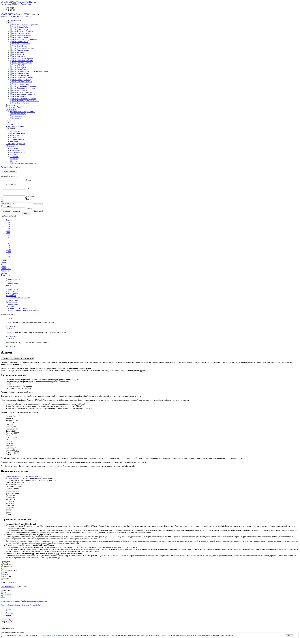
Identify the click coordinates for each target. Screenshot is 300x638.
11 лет (8, 243)
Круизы (4, 273)
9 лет (8, 239)
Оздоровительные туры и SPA (22, 112)
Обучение (14, 142)
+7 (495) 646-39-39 (8, 14)
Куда (27, 188)
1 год (8, 222)
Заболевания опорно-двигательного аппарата (24, 476)
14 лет (8, 250)
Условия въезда (12, 289)
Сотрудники (15, 150)
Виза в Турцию (12, 294)
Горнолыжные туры (18, 114)
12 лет (8, 245)
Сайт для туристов (23, 16)
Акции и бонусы (17, 139)
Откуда (28, 180)
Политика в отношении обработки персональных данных (24, 601)
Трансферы (5, 275)
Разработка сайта (8, 587)
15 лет (8, 252)
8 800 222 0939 (22, 14)
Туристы (28, 208)
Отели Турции (11, 302)
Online (3, 262)
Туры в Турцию (12, 300)
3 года (8, 226)
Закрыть (289, 635)
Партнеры (14, 159)
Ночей (28, 199)
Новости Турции (12, 291)
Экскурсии (10, 306)
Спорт (3, 267)
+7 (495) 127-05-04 (8, 16)
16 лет (8, 254)
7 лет (8, 235)
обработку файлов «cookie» (52, 635)
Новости (13, 161)
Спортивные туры (17, 116)
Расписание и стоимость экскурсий (24, 310)
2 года (8, 224)
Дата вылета (30, 197)
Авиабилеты (6, 271)
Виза (7, 122)
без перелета (11, 184)
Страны (9, 20)
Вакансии (14, 155)
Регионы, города (12, 304)
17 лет (8, 256)
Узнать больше (11, 326)
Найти (4, 260)
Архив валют (26, 4)
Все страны (10, 105)
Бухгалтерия (15, 137)
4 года (8, 229)
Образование (15, 118)
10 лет (8, 241)
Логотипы (14, 157)
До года (9, 220)
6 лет (8, 233)
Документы (15, 131)
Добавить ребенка (8, 216)
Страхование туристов (19, 133)
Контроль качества (17, 152)
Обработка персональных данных (23, 163)
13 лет (8, 247)
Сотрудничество (16, 135)
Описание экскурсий (18, 308)
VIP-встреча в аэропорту (20, 298)
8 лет (8, 237)
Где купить (10, 124)
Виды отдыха (11, 107)
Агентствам (10, 126)
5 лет (8, 231)
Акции (8, 120)
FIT (2, 264)
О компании (10, 144)
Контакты (14, 148)
